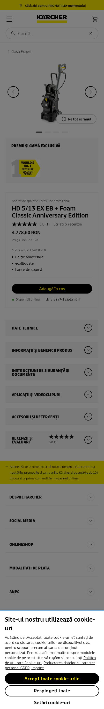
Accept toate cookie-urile (52, 678)
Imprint (37, 668)
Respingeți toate (52, 691)
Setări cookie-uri (52, 702)
